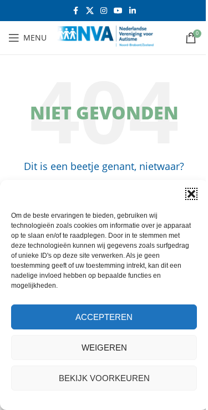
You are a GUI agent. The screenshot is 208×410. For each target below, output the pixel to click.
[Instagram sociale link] (103, 10)
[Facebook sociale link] (76, 10)
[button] (191, 193)
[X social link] (90, 10)
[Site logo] (110, 37)
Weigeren (104, 347)
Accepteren (104, 317)
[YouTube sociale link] (118, 10)
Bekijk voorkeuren (104, 378)
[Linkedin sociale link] (132, 10)
